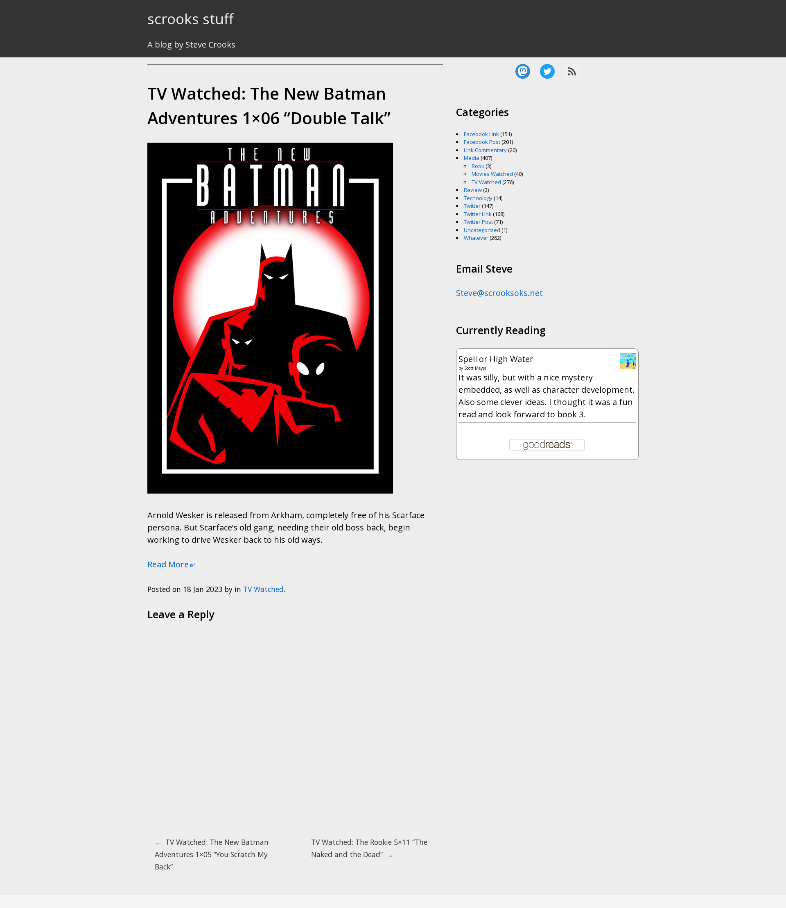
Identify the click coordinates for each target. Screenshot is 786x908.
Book (478, 166)
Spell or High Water (495, 358)
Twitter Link (478, 214)
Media (471, 158)
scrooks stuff (190, 18)
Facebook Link (481, 134)
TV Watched (263, 589)
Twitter (472, 205)
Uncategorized (482, 230)
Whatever (476, 237)
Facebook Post (482, 142)
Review (473, 189)
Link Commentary (485, 150)
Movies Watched (492, 174)
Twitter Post (478, 221)
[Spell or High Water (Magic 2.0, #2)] (628, 365)
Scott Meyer (475, 368)
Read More (168, 564)
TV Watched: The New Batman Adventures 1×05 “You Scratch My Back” (212, 854)
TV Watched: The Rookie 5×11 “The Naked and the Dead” (369, 848)
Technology (478, 198)
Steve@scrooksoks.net (499, 292)
